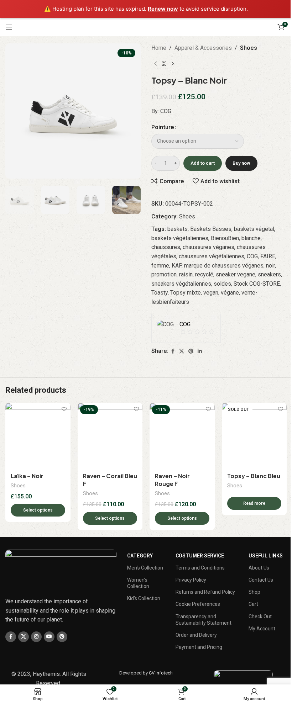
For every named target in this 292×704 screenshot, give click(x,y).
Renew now (163, 8)
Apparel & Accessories (203, 47)
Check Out (260, 616)
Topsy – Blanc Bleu (253, 476)
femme (160, 265)
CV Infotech (161, 673)
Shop (254, 592)
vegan (210, 292)
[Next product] (172, 63)
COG (252, 256)
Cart (253, 604)
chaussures (165, 247)
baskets (177, 229)
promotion (164, 274)
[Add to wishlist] (64, 409)
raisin (186, 274)
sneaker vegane (235, 274)
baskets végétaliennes (179, 238)
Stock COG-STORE (257, 283)
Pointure (162, 127)
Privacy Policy (191, 580)
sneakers (269, 274)
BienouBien (225, 238)
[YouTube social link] (49, 636)
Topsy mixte (185, 292)
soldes (222, 283)
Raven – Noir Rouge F (172, 479)
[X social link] (181, 351)
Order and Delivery (196, 635)
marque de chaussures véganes (224, 265)
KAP (177, 265)
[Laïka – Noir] (38, 435)
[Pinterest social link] (190, 351)
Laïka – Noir (27, 476)
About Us (259, 568)
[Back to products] (164, 63)
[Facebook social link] (172, 351)
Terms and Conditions (200, 568)
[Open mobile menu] (9, 27)
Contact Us (261, 580)
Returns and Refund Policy (205, 592)
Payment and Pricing (199, 647)
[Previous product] (155, 63)
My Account (262, 628)
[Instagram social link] (36, 636)
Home (158, 47)
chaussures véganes (208, 247)
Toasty (159, 292)
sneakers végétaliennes (181, 283)
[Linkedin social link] (199, 351)
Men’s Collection (145, 568)
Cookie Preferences (198, 604)
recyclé (204, 274)
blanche (251, 238)
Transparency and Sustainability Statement (203, 620)
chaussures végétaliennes (211, 256)
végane (230, 292)
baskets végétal (254, 229)
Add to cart (203, 163)
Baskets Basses (210, 229)
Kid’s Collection (143, 598)
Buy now (241, 163)
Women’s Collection (138, 583)
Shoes (248, 47)
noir (270, 265)
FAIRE (267, 256)
